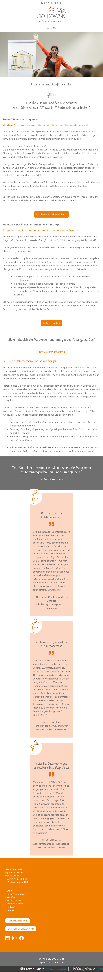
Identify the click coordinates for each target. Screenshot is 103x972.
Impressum (44, 962)
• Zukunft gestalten (15, 894)
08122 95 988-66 (52, 3)
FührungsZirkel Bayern (17, 921)
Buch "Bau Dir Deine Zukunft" (21, 929)
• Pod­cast (10, 906)
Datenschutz (58, 962)
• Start (8, 890)
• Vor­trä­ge (10, 897)
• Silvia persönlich (14, 903)
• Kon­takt (10, 910)
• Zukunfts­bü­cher (13, 900)
